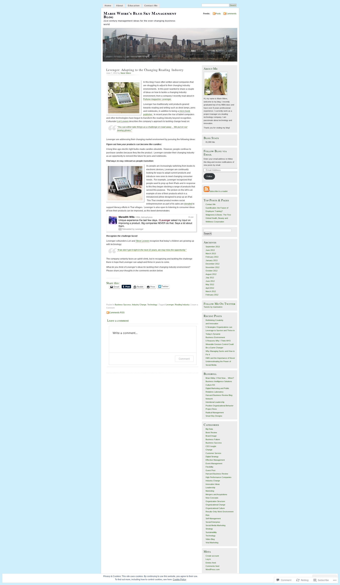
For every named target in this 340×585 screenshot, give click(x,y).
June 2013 (210, 250)
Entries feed (211, 563)
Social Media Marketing (215, 525)
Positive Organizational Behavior (219, 406)
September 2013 (213, 247)
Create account (212, 556)
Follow (209, 176)
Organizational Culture (215, 508)
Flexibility (209, 467)
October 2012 (211, 271)
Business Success (123, 305)
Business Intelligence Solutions (219, 381)
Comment (184, 358)
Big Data (209, 429)
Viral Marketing (212, 542)
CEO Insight (211, 446)
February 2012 (212, 295)
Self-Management (213, 518)
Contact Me (151, 5)
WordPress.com (213, 569)
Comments (231, 13)
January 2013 (211, 260)
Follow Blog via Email (215, 152)
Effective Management (215, 460)
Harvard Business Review (217, 474)
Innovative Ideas (213, 484)
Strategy (209, 529)
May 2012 (210, 284)
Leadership (210, 487)
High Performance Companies (218, 477)
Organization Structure (215, 501)
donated (188, 204)
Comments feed (212, 566)
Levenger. (166, 99)
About (119, 5)
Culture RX (210, 385)
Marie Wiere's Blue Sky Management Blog (140, 14)
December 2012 (212, 264)
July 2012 (210, 277)
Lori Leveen (123, 121)
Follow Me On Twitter (219, 304)
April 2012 (210, 288)
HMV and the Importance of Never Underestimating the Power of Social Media (220, 361)
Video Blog (210, 539)
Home (108, 5)
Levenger (170, 305)
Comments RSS (116, 312)
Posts (218, 13)
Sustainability (211, 532)
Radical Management (215, 412)
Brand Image (211, 436)
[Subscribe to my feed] (206, 191)
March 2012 (211, 291)
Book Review (211, 432)
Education (134, 5)
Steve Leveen (142, 241)
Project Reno (211, 409)
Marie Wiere (126, 73)
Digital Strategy (212, 457)
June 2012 (210, 281)
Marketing (210, 491)
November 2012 (212, 267)
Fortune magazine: (152, 99)
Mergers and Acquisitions (216, 494)
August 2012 (211, 274)
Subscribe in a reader (218, 191)
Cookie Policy (179, 579)
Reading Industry (182, 305)
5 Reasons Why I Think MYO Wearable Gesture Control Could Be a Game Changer (220, 344)
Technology (152, 305)
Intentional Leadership (215, 402)
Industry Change (139, 305)
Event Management (214, 463)
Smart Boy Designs (214, 416)
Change (209, 450)
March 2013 (211, 253)
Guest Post (210, 470)
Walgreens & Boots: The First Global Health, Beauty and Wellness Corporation (218, 218)
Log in (208, 559)
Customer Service (213, 453)
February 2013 (212, 257)
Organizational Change (215, 505)
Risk (207, 515)
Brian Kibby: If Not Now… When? (220, 378)
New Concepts (212, 498)
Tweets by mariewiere (213, 307)
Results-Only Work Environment (219, 512)
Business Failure (213, 439)
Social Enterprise (213, 522)
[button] (151, 223)
